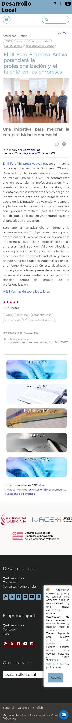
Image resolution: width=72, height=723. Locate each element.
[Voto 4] (14, 302)
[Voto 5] (17, 302)
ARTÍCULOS (36, 362)
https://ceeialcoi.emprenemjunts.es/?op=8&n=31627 (35, 342)
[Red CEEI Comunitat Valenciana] (36, 539)
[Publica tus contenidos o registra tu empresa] (61, 4)
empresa (21, 41)
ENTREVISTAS (36, 410)
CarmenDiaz (31, 150)
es (59, 32)
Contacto (9, 582)
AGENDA (36, 435)
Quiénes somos (13, 578)
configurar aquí (55, 663)
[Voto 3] (11, 302)
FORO (8, 41)
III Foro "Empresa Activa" (23, 163)
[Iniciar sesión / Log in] (68, 4)
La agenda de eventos (21, 493)
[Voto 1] (4, 302)
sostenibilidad (13, 45)
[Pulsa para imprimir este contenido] (64, 144)
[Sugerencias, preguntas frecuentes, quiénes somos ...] (55, 4)
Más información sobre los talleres (26, 291)
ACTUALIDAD (36, 459)
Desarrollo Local (19, 568)
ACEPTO (56, 677)
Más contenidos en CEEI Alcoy (26, 485)
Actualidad (9, 36)
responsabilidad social (40, 45)
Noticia (23, 36)
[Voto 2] (7, 302)
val (65, 32)
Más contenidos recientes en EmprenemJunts (36, 489)
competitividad (40, 41)
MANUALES (36, 386)
